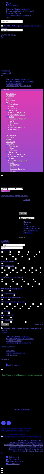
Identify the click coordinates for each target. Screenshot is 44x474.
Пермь (27, 449)
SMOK (32, 254)
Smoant (23, 254)
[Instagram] (8, 423)
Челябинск (30, 451)
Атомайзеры (14, 104)
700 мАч (7, 279)
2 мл (5, 268)
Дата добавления (30, 230)
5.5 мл (6, 273)
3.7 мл (36, 268)
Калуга (32, 445)
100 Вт (24, 309)
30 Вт (37, 304)
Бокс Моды (10, 100)
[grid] (20, 237)
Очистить (39, 324)
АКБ (12, 121)
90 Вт (16, 309)
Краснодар (13, 447)
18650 (6, 291)
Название (27, 222)
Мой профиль (11, 355)
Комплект (9, 320)
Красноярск (22, 447)
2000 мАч (22, 284)
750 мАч (17, 279)
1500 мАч (29, 282)
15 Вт (6, 304)
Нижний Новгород (35, 447)
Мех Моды (10, 102)
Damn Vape (28, 257)
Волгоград (30, 443)
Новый (6, 318)
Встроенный (16, 291)
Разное (11, 117)
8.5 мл (36, 273)
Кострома (39, 445)
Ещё (8, 17)
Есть (5, 300)
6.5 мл (21, 273)
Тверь (15, 451)
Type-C (18, 295)
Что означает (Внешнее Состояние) (20, 11)
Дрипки (13, 108)
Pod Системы (11, 94)
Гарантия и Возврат (13, 13)
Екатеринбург (9, 445)
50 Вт (26, 306)
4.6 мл (17, 270)
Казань (26, 445)
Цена (25, 224)
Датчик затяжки (10, 264)
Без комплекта (33, 322)
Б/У (13, 318)
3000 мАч (15, 286)
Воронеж (39, 443)
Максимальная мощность (15, 302)
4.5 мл (9, 270)
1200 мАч (7, 282)
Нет (12, 300)
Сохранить (5, 191)
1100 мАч (38, 279)
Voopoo (17, 257)
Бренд (7, 250)
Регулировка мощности (14, 297)
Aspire (6, 252)
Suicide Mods (22, 259)
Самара (33, 449)
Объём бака (9, 266)
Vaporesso (7, 257)
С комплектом (18, 322)
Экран (7, 311)
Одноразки (10, 96)
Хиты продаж (28, 226)
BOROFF (34, 259)
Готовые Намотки (17, 127)
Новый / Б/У (10, 315)
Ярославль (39, 451)
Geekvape (34, 252)
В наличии (27, 233)
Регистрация (13, 5)
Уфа (24, 451)
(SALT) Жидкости (17, 113)
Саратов (39, 449)
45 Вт (18, 306)
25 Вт (29, 304)
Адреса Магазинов (22, 409)
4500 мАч (27, 286)
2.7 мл (11, 275)
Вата (12, 125)
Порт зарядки (10, 293)
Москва (34, 440)
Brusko (14, 252)
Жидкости (13, 110)
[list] (22, 237)
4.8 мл (25, 270)
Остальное (14, 129)
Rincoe (14, 254)
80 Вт (8, 309)
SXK (40, 254)
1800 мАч (11, 284)
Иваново (19, 445)
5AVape (11, 259)
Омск (22, 449)
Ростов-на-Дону (24, 440)
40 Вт (11, 306)
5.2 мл (40, 270)
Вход (9, 3)
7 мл (29, 273)
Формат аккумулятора (13, 289)
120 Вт (33, 309)
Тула (19, 451)
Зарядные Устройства (18, 119)
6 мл (13, 273)
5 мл (33, 270)
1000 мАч (27, 279)
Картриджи (14, 123)
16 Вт (13, 304)
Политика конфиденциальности (18, 15)
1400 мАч (18, 282)
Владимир (22, 443)
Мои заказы (10, 351)
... (6, 131)
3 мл (12, 268)
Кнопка (22, 264)
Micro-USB (8, 295)
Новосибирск (13, 449)
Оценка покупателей (31, 228)
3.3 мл (20, 268)
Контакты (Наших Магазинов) (18, 9)
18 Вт (21, 304)
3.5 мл (28, 268)
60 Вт (34, 306)
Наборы (9, 98)
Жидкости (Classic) (17, 115)
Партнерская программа (15, 353)
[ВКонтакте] (3, 423)
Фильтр (23, 213)
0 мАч (36, 286)
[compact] (24, 237)
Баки (12, 106)
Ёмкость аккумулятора (14, 277)
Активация (9, 261)
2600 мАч (33, 284)
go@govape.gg (13, 365)
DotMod (23, 252)
